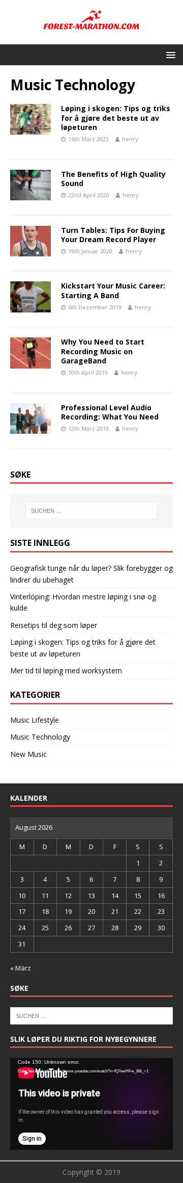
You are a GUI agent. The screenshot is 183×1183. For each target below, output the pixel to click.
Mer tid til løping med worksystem (66, 670)
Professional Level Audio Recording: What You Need (110, 412)
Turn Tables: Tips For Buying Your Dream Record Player (113, 234)
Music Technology (40, 737)
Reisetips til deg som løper (53, 625)
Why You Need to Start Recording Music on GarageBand (102, 351)
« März (20, 967)
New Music (28, 754)
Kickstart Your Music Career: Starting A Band (113, 290)
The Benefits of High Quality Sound (113, 178)
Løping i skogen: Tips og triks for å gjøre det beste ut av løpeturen (115, 117)
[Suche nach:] (91, 510)
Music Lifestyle (34, 720)
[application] (91, 1104)
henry (130, 139)
